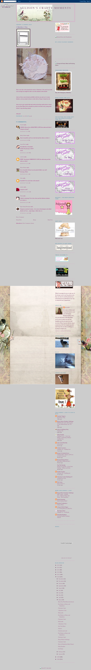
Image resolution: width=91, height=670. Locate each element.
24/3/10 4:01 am (25, 174)
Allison (67, 307)
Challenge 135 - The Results (63, 512)
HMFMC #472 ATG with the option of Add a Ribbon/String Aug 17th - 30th (65, 424)
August (60, 588)
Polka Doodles (61, 646)
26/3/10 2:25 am (25, 202)
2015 (58, 565)
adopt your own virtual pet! (66, 558)
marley (21, 187)
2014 (58, 567)
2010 (58, 577)
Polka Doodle (60, 434)
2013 (58, 570)
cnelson (22, 157)
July (60, 590)
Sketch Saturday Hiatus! (62, 501)
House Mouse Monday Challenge (65, 421)
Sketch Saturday (61, 499)
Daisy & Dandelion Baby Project (66, 644)
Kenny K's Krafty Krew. (63, 453)
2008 (58, 659)
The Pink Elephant (61, 514)
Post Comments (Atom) (28, 223)
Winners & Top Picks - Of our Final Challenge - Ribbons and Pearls (65, 467)
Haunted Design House (62, 460)
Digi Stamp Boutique (25, 206)
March (60, 600)
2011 (58, 574)
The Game (59, 482)
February (61, 651)
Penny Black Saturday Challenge (65, 493)
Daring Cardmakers (62, 503)
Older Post (50, 220)
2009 (58, 657)
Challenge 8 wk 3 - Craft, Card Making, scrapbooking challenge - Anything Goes (64, 437)
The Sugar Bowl (61, 511)
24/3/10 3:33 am (25, 163)
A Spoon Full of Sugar (62, 507)
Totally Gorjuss (61, 471)
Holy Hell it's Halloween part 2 (63, 461)
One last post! (60, 444)
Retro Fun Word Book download (66, 602)
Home (34, 220)
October (61, 583)
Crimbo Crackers (61, 448)
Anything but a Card (61, 478)
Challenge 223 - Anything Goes (64, 449)
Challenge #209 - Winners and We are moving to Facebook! (65, 455)
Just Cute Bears (61, 626)
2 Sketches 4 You (62, 610)
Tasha (21, 196)
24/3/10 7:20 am (25, 183)
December (61, 579)
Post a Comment (20, 217)
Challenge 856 (60, 431)
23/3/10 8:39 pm (25, 140)
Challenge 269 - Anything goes (63, 473)
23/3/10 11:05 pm (25, 153)
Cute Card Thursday (62, 442)
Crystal (22, 124)
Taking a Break (60, 504)
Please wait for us (61, 483)
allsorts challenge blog (62, 429)
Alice (21, 178)
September (61, 586)
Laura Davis (23, 144)
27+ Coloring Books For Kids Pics (64, 508)
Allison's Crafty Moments (45, 8)
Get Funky (60, 649)
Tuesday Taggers (61, 416)
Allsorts (60, 628)
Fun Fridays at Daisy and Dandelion (64, 605)
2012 (58, 572)
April (60, 597)
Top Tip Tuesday (61, 465)
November (61, 581)
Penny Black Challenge (63, 639)
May (60, 595)
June (60, 593)
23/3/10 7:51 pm (25, 131)
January (61, 654)
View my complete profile (63, 330)
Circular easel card (62, 631)
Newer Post (19, 220)
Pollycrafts (60, 613)
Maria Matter (23, 167)
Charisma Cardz (62, 608)
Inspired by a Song (61, 417)
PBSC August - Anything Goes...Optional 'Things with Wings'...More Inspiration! (63, 496)
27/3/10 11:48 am (25, 213)
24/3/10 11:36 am (25, 192)
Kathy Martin (23, 135)
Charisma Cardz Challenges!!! (64, 477)
